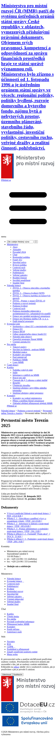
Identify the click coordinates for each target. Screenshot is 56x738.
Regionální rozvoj (15, 591)
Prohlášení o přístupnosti (18, 649)
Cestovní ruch (19, 267)
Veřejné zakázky (20, 275)
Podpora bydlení (20, 306)
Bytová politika (20, 265)
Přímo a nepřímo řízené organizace (28, 401)
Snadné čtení (18, 283)
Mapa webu (12, 654)
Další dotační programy (23, 321)
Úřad (15, 254)
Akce (15, 247)
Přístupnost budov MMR (18, 624)
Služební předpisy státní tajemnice (28, 393)
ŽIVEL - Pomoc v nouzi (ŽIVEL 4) (29, 301)
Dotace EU (18, 329)
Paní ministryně (20, 357)
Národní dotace (14, 285)
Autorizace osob (14, 632)
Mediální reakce (20, 352)
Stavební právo (19, 262)
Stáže (15, 372)
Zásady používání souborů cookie (22, 652)
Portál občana (14, 629)
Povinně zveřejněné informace (20, 621)
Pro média (11, 344)
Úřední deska (13, 616)
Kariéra (10, 367)
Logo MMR (18, 362)
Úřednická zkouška (21, 385)
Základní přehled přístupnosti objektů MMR (33, 403)
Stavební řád (12, 594)
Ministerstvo (12, 244)
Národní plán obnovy (22, 336)
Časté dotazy (13, 365)
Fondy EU (17, 260)
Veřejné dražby (19, 270)
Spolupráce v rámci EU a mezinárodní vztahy (33, 326)
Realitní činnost (20, 278)
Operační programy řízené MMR (28, 339)
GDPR (11, 646)
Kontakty (11, 395)
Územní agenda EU (22, 342)
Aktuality (17, 249)
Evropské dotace (15, 581)
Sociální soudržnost (21, 280)
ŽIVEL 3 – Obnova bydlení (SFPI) (29, 293)
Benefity (16, 383)
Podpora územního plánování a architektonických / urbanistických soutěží (32, 312)
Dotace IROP (19, 331)
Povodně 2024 (19, 252)
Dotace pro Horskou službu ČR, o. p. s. (31, 319)
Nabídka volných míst (23, 370)
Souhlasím (17, 674)
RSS (9, 644)
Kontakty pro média (22, 354)
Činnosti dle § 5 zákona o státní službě (30, 380)
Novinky (11, 641)
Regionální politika (21, 257)
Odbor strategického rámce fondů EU (30, 334)
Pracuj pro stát (19, 377)
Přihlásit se (6, 180)
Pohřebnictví (18, 272)
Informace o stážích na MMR (26, 375)
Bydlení (10, 589)
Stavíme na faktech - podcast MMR (29, 349)
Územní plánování (15, 599)
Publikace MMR (20, 360)
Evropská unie (13, 324)
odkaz (16, 667)
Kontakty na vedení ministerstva (27, 398)
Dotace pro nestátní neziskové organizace (31, 316)
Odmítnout (6, 674)
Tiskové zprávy (20, 347)
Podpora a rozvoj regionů (24, 303)
